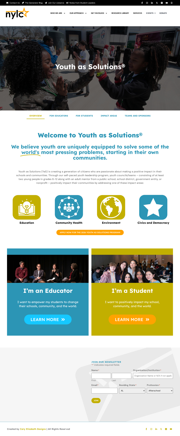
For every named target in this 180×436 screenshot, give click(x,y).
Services (137, 13)
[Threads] (171, 3)
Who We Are (56, 13)
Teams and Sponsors (138, 115)
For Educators (59, 115)
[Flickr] (162, 3)
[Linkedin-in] (152, 3)
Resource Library (120, 13)
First (93, 380)
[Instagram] (147, 3)
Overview (35, 115)
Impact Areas (109, 115)
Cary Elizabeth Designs (33, 429)
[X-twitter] (157, 3)
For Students (84, 115)
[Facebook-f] (142, 3)
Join (96, 400)
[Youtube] (167, 3)
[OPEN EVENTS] (155, 13)
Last (114, 380)
